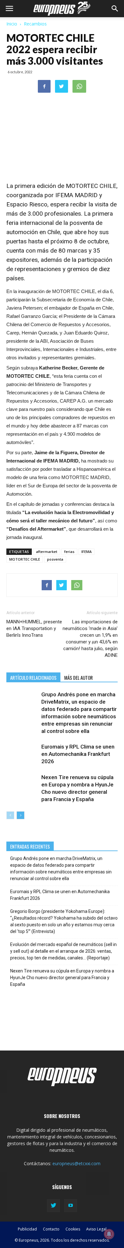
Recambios (35, 24)
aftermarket (46, 551)
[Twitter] (53, 1205)
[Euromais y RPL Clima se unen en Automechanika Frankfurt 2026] (22, 754)
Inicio (11, 24)
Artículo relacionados (33, 677)
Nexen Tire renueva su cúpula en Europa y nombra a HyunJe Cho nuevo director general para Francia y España (62, 977)
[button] (115, 8)
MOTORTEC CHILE (24, 559)
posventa (55, 559)
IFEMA (86, 551)
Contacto (51, 1229)
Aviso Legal (96, 1229)
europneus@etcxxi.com (76, 1163)
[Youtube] (70, 1205)
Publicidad (27, 1229)
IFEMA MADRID (76, 195)
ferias (69, 551)
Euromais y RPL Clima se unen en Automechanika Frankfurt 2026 (77, 753)
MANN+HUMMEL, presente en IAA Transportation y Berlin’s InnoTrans (34, 628)
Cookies (72, 1229)
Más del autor (78, 677)
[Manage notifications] (109, 1234)
